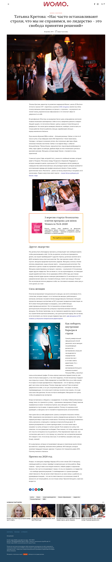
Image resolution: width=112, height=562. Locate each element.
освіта (32, 497)
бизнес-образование (64, 497)
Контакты (10, 532)
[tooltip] (94, 4)
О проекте (24, 532)
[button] (103, 4)
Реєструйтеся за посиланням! (62, 238)
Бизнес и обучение (56, 13)
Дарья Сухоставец (63, 31)
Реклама (17, 532)
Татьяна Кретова (35, 499)
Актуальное (10, 536)
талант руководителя (49, 497)
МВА (44, 499)
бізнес (38, 497)
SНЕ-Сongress (64, 107)
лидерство (76, 497)
